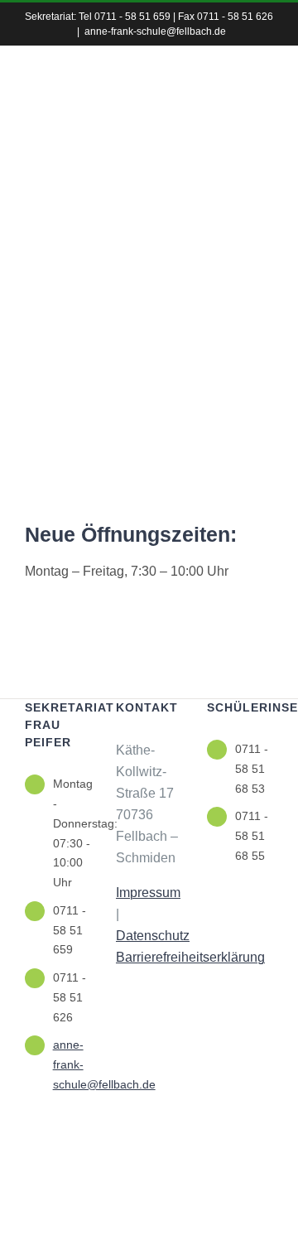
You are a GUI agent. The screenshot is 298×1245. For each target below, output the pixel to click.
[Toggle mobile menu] (266, 129)
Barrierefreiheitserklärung (190, 957)
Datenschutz (153, 936)
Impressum (148, 892)
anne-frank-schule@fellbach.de (155, 31)
